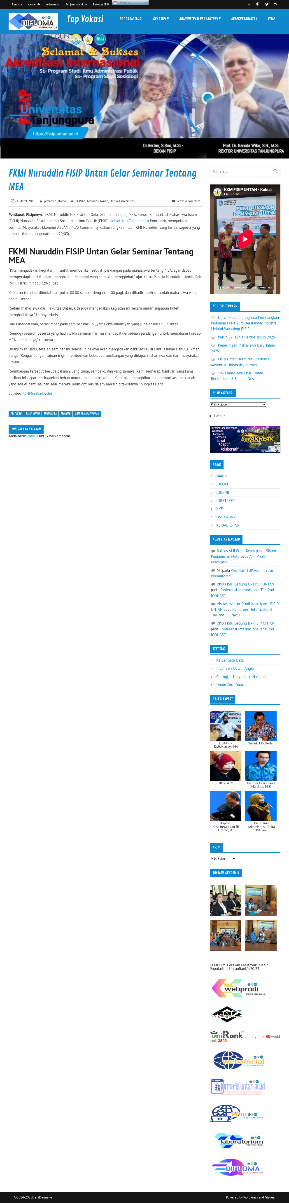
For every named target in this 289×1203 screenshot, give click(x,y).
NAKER (222, 475)
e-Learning (53, 4)
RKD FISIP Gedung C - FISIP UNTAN (245, 584)
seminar (66, 413)
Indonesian (124, 2)
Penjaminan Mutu (76, 4)
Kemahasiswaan (97, 201)
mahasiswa (50, 413)
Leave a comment (188, 201)
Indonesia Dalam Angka (235, 668)
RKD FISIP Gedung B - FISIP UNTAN (245, 623)
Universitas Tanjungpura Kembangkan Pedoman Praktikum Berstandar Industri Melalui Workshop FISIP (245, 323)
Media (114, 201)
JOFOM (222, 484)
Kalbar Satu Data (230, 660)
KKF (219, 508)
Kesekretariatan (244, 18)
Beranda (17, 4)
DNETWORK (226, 517)
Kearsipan (161, 18)
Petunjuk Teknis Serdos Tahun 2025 (246, 337)
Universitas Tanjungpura (129, 220)
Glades (269, 1197)
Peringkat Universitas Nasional (241, 676)
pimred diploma (55, 201)
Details (219, 416)
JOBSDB (222, 492)
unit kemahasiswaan (87, 413)
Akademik (34, 4)
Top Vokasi (85, 19)
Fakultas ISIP (101, 4)
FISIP (271, 18)
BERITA (80, 201)
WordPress (250, 1197)
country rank (254, 1037)
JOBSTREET (225, 500)
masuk (33, 436)
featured (16, 413)
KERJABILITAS (227, 525)
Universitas (127, 201)
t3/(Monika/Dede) (37, 393)
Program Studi (131, 18)
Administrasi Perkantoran (200, 18)
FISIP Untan (33, 413)
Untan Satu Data (229, 684)
